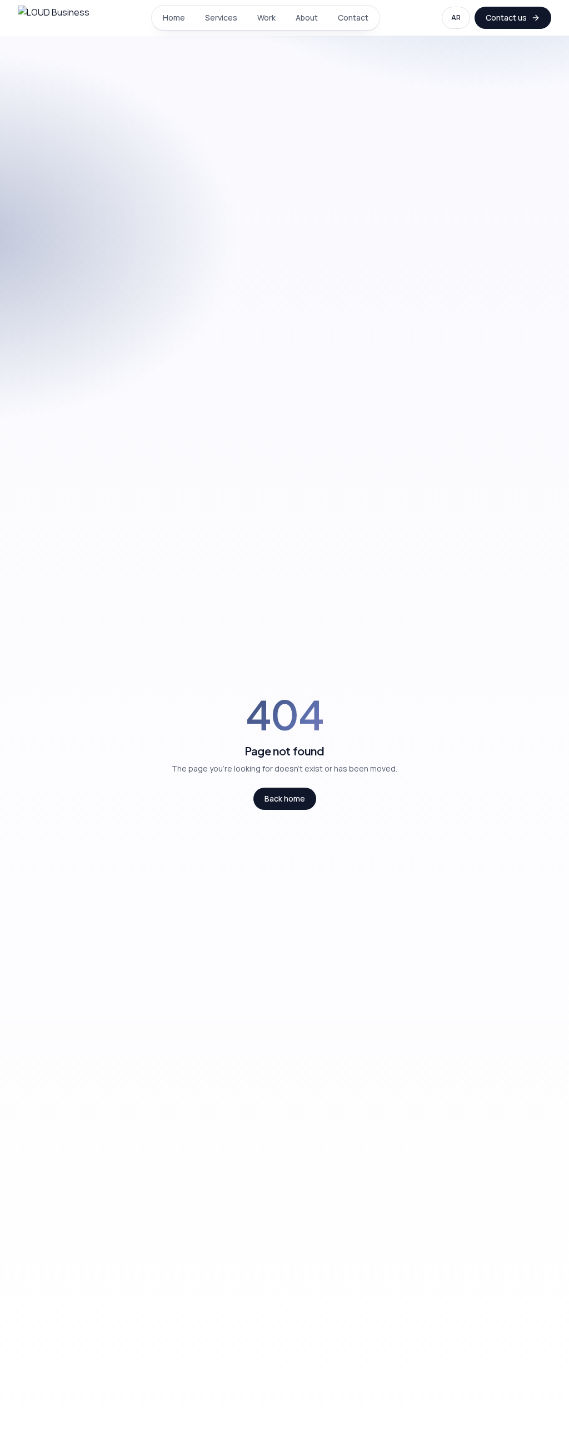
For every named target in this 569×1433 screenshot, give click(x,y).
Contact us (506, 17)
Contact (353, 17)
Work (266, 17)
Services (221, 17)
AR (456, 17)
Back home (284, 798)
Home (174, 17)
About (307, 17)
